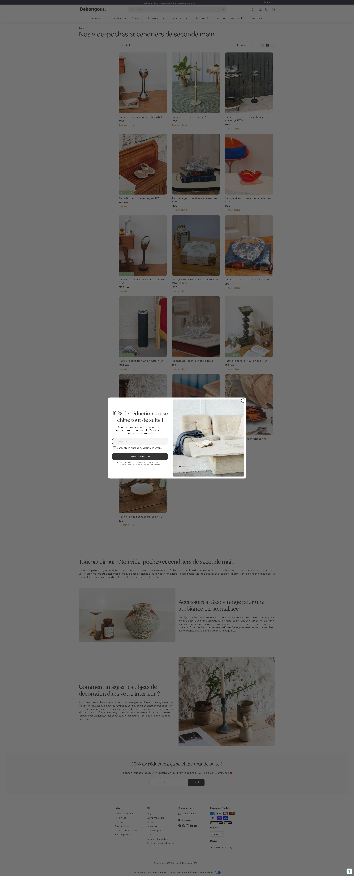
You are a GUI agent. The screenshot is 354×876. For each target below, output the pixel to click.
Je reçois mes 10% (140, 456)
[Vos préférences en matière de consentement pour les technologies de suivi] (349, 871)
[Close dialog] (243, 400)
